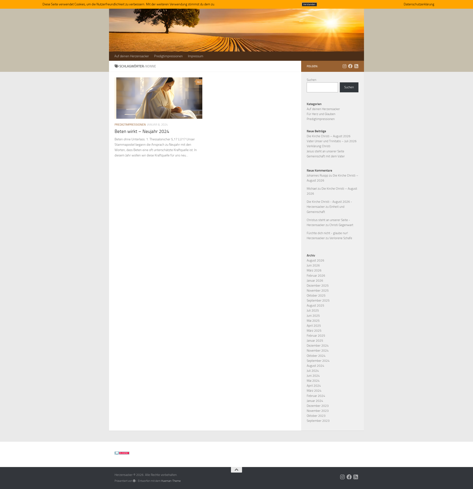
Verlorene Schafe (340, 238)
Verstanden (309, 4)
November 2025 (318, 290)
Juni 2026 (313, 265)
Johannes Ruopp (317, 175)
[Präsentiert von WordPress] (134, 481)
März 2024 (314, 390)
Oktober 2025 (316, 295)
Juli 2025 (313, 310)
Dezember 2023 (318, 406)
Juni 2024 (313, 375)
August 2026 (315, 260)
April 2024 (314, 385)
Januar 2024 (315, 401)
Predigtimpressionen (168, 56)
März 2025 (314, 330)
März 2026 (314, 270)
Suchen (311, 80)
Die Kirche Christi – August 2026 (329, 136)
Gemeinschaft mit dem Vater (326, 156)
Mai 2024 (313, 380)
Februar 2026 (316, 275)
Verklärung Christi (318, 146)
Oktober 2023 (316, 416)
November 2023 (318, 411)
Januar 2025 (315, 340)
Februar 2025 (316, 335)
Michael (312, 188)
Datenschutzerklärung (419, 4)
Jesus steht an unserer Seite (325, 151)
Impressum (195, 56)
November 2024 (318, 350)
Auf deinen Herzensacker (131, 56)
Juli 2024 (313, 370)
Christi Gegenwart (341, 225)
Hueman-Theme (171, 481)
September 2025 (318, 300)
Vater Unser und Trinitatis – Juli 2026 (332, 141)
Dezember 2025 (318, 285)
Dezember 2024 (318, 345)
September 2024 (318, 361)
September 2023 (318, 421)
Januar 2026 (315, 280)
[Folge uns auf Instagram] (344, 66)
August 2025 (315, 305)
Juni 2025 (313, 315)
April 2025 (314, 325)
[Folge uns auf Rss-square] (356, 66)
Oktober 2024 (316, 356)
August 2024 (315, 365)
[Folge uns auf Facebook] (350, 66)
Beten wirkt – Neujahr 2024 (142, 131)
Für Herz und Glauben (321, 114)
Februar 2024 (316, 396)
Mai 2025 (313, 320)
